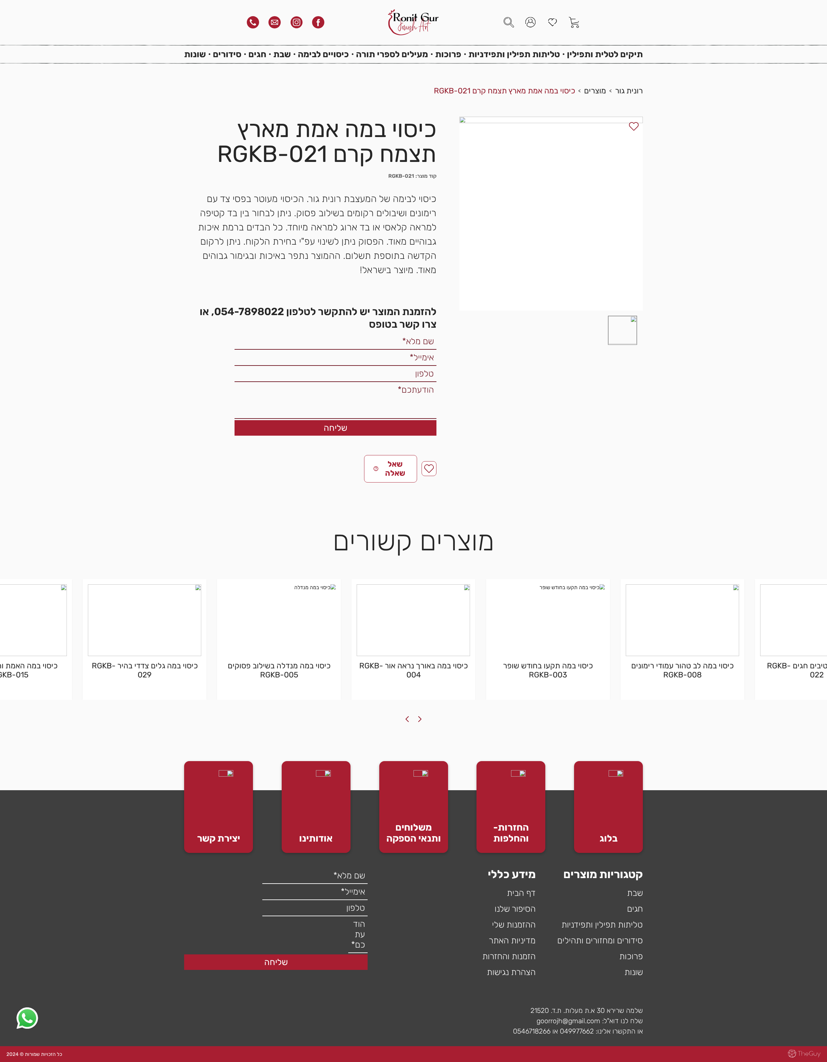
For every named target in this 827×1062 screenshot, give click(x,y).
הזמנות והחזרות (509, 956)
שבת (282, 54)
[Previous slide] (420, 719)
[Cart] (574, 22)
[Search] (509, 22)
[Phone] (253, 22)
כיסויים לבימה (323, 54)
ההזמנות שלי (514, 924)
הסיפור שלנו (515, 909)
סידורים (227, 54)
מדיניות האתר (512, 940)
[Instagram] (296, 22)
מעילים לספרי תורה (392, 54)
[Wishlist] (552, 22)
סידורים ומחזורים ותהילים (600, 940)
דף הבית (521, 893)
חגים (257, 54)
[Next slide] (407, 719)
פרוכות (448, 54)
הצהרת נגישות (511, 972)
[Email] (274, 22)
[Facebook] (318, 22)
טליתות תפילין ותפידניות (514, 54)
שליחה (335, 428)
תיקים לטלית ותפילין (605, 54)
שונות (195, 54)
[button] (622, 330)
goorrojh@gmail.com (568, 1021)
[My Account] (530, 22)
